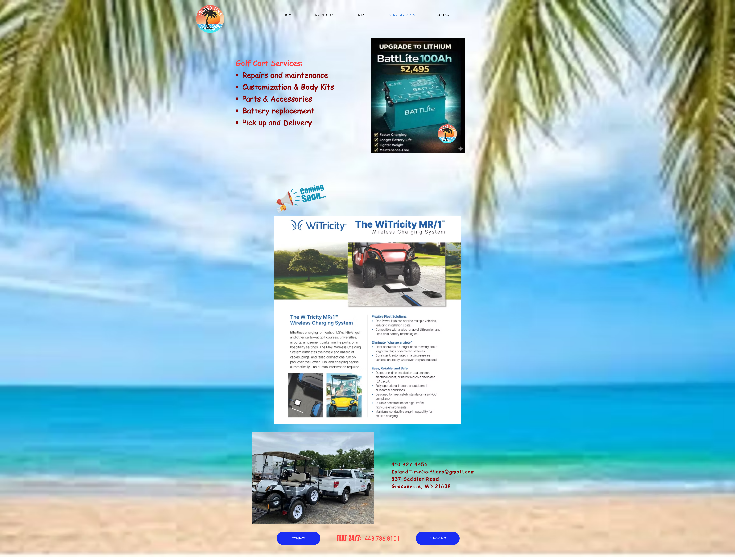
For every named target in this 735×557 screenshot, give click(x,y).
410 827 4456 (409, 464)
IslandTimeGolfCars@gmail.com (433, 472)
